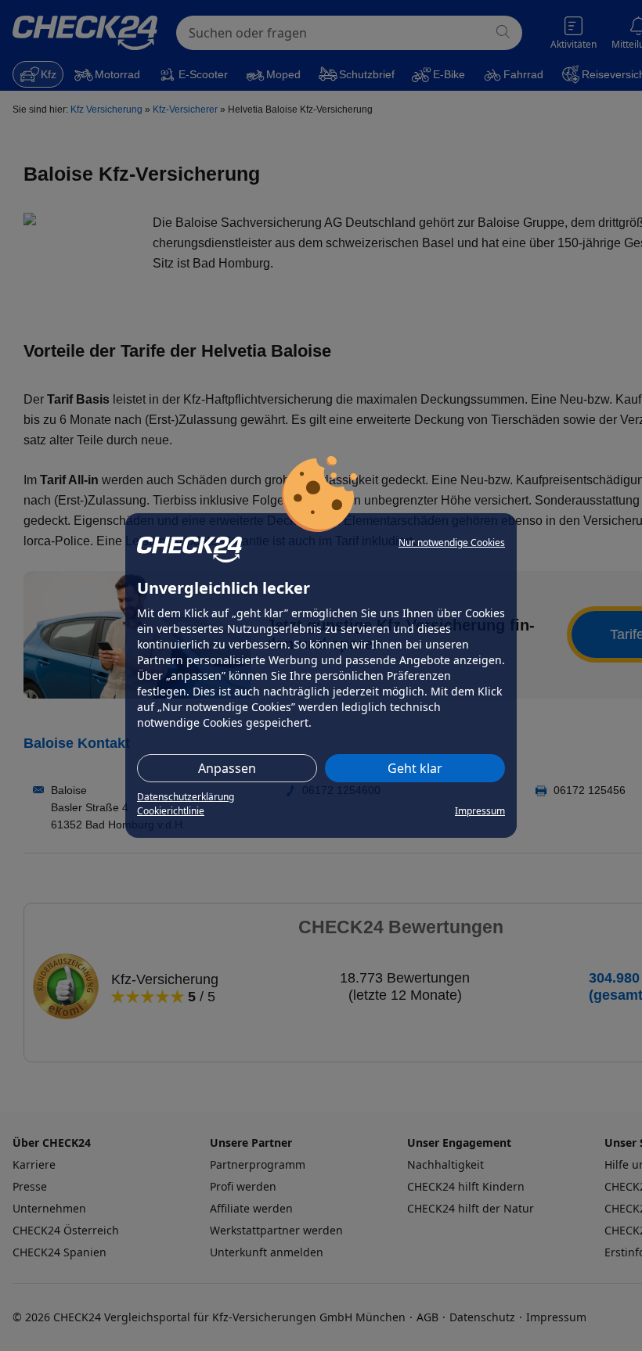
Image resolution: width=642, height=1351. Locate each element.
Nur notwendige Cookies (452, 542)
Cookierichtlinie (170, 810)
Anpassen (227, 768)
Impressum (480, 810)
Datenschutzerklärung (185, 796)
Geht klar (415, 768)
